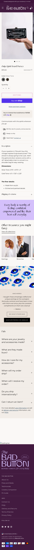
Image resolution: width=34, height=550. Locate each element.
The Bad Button (17, 536)
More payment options (17, 107)
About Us (5, 480)
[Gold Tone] (7, 79)
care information (21, 408)
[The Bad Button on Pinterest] (8, 527)
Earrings (5, 259)
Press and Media (8, 483)
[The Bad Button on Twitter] (6, 527)
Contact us (17, 138)
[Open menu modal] (2, 8)
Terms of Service (7, 512)
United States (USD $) (10, 534)
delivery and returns (11, 410)
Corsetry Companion (9, 490)
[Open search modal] (27, 8)
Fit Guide (5, 493)
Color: (8, 76)
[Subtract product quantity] (8, 88)
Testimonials (6, 486)
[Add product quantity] (3, 88)
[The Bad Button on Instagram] (11, 527)
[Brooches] (24, 246)
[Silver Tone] (3, 79)
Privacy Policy (6, 515)
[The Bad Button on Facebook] (3, 527)
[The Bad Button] (16, 8)
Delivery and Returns (9, 508)
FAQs (6, 412)
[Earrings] (9, 246)
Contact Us (6, 502)
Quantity (5, 85)
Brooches (20, 259)
